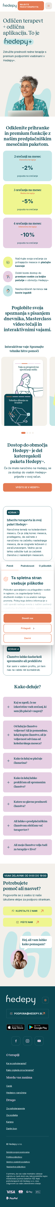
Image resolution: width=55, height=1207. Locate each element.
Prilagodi (26, 628)
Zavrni (27, 638)
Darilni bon (11, 1128)
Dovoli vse (27, 618)
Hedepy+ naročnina (16, 1092)
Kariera (9, 1122)
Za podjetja (12, 1115)
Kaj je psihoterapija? (16, 1063)
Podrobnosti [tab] (27, 566)
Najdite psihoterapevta (29, 5)
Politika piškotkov (14, 1157)
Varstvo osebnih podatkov (18, 1162)
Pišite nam (26, 922)
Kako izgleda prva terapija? (20, 1070)
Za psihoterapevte (15, 1108)
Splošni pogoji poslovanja (17, 1152)
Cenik (9, 1086)
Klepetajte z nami (26, 911)
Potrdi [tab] (10, 566)
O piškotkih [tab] (45, 566)
